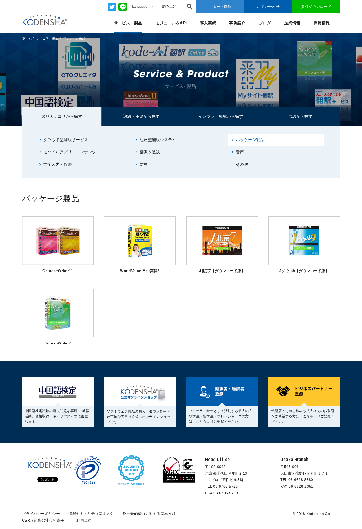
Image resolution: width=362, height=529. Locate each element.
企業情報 (292, 23)
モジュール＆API (171, 23)
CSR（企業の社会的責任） (45, 520)
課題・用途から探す (141, 116)
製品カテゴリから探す (62, 116)
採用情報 (322, 23)
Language (139, 6)
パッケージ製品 (250, 139)
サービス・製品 (128, 23)
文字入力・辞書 (57, 164)
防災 (144, 164)
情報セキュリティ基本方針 (91, 513)
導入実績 (208, 23)
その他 (242, 164)
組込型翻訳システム (158, 139)
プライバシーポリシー (41, 513)
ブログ (265, 23)
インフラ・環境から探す (220, 116)
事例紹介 (237, 23)
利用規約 (83, 520)
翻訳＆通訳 (150, 152)
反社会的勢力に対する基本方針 (149, 513)
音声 (240, 152)
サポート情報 (220, 7)
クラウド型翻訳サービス (65, 139)
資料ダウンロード (316, 7)
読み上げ (169, 6)
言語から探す (300, 116)
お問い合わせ (268, 7)
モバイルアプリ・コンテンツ (69, 152)
